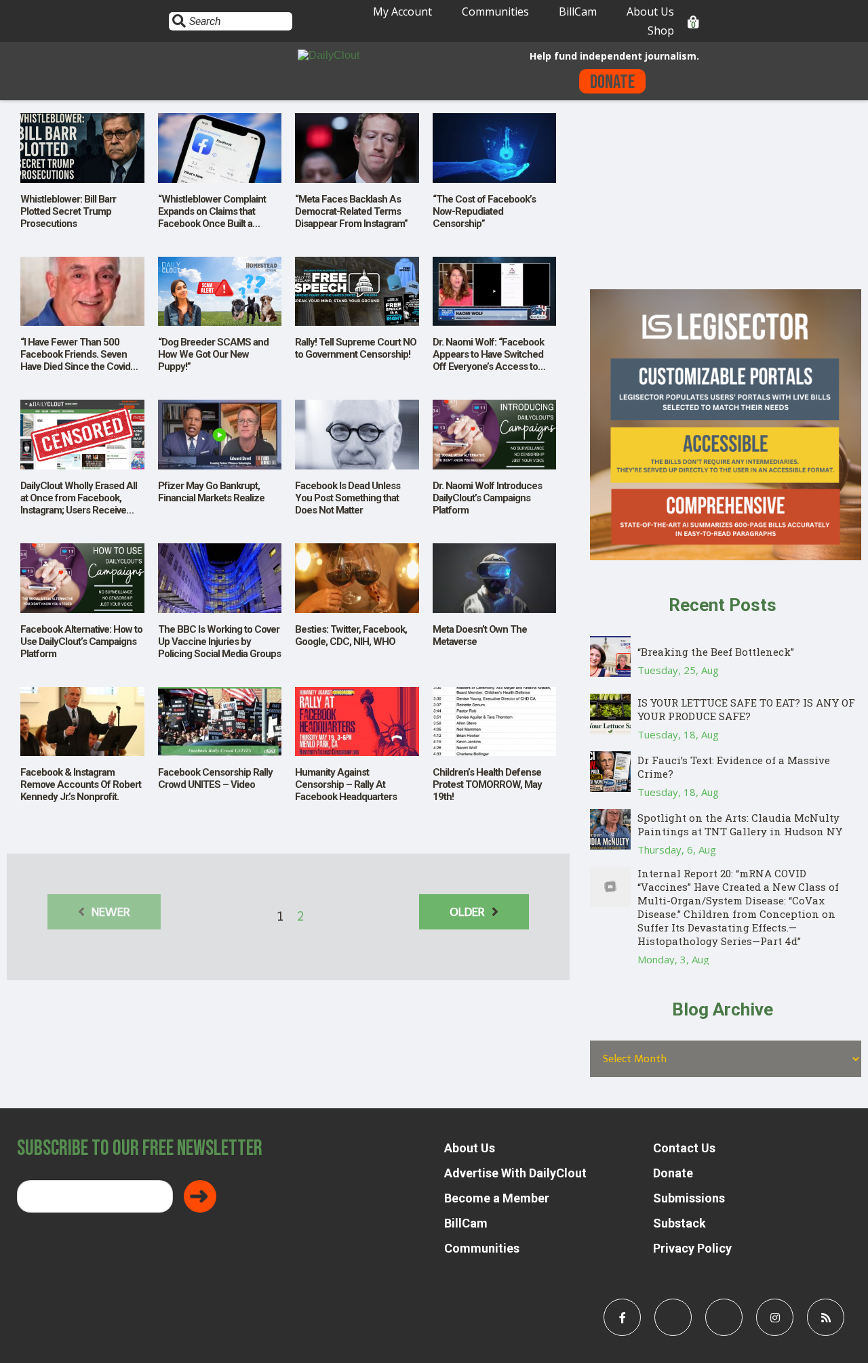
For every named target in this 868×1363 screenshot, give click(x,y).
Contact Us (684, 1148)
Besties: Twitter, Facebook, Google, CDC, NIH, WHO (351, 635)
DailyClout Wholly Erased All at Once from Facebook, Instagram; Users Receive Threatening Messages (78, 504)
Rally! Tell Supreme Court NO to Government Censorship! (355, 348)
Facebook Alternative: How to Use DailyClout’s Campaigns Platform (81, 641)
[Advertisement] (725, 194)
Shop (661, 30)
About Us (650, 11)
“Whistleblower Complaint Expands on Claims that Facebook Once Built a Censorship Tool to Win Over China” (217, 223)
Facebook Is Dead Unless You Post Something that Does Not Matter (347, 498)
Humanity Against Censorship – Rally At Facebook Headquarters (346, 784)
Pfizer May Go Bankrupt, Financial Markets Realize (211, 492)
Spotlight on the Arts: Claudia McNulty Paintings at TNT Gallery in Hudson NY (739, 824)
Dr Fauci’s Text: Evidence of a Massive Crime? (733, 766)
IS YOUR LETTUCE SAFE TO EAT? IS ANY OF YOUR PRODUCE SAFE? (746, 709)
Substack (679, 1223)
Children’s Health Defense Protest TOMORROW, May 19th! (487, 784)
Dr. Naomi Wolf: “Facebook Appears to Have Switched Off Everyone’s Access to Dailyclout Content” (488, 360)
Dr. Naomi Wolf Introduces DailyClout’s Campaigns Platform (487, 498)
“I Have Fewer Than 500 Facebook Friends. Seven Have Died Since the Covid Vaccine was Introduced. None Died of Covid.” (75, 366)
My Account (402, 11)
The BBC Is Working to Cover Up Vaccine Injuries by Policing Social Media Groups (219, 641)
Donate (612, 82)
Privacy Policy (692, 1248)
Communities (495, 11)
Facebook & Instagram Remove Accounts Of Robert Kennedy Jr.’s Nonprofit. (80, 784)
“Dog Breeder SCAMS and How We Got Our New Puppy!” (213, 354)
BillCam (578, 11)
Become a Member (496, 1198)
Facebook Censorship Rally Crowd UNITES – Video (215, 778)
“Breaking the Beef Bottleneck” (715, 651)
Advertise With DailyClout (515, 1173)
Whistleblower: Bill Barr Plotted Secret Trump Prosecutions (68, 211)
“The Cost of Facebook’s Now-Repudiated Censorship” (484, 211)
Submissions (689, 1198)
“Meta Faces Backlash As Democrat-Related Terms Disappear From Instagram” (351, 211)
